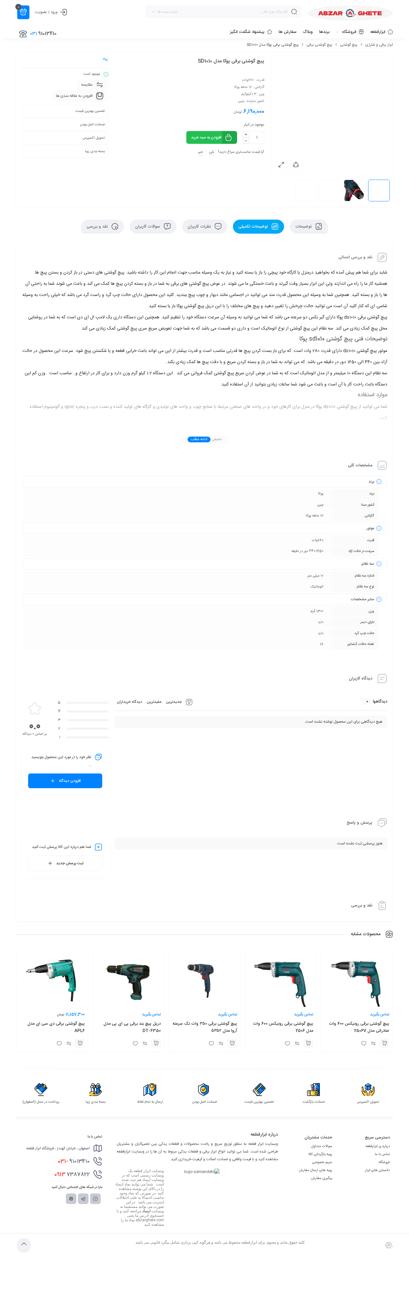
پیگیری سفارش (321, 1178)
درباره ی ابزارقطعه (378, 1146)
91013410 (74, 1161)
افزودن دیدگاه (70, 781)
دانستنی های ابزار (377, 1170)
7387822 (72, 1174)
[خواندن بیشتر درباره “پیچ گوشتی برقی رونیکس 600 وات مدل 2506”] (308, 1043)
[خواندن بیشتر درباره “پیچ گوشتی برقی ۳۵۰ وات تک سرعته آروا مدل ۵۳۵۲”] (232, 1043)
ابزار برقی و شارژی (379, 45)
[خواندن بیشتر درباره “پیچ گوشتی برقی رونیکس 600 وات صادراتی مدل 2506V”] (384, 1043)
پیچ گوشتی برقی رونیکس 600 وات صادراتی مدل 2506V (359, 1027)
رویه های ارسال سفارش (315, 1170)
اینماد (146, 1211)
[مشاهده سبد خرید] (23, 12)
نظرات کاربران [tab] (200, 226)
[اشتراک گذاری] (296, 164)
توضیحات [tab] (304, 226)
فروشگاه (384, 1162)
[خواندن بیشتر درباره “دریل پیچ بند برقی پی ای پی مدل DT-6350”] (156, 1043)
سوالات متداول (321, 1146)
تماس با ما (382, 1154)
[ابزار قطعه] (350, 13)
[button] (80, 1043)
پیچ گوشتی (349, 45)
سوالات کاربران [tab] (148, 226)
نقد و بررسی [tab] (98, 226)
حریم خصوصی (322, 1162)
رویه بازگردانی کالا (320, 1154)
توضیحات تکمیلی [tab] (253, 226)
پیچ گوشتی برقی (319, 45)
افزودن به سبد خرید (206, 137)
